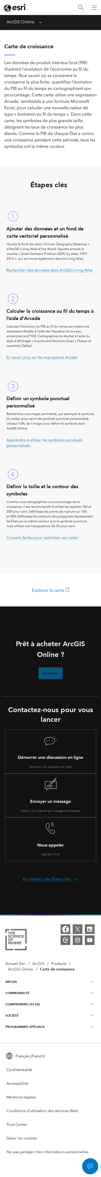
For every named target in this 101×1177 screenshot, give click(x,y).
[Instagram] (77, 940)
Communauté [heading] (17, 993)
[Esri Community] (65, 940)
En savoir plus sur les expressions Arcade (42, 357)
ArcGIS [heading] (11, 982)
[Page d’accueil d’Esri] (15, 7)
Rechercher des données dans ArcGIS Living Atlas (49, 270)
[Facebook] (65, 929)
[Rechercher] (80, 7)
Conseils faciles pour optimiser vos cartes (42, 537)
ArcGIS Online (20, 21)
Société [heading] (12, 1015)
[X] (77, 929)
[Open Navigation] (94, 7)
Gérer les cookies (21, 1138)
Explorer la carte (48, 590)
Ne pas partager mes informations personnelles (47, 1152)
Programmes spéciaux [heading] (25, 1027)
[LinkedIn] (90, 929)
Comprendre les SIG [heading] (22, 1004)
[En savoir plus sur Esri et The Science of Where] (16, 940)
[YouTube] (90, 940)
